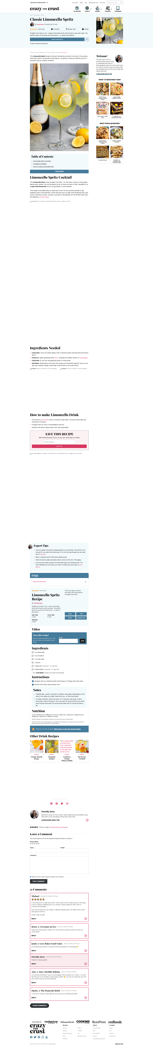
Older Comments (39, 1005)
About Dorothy (96, 1028)
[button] (30, 29)
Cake (64, 1036)
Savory (97, 11)
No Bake (65, 1038)
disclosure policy (63, 52)
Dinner (79, 1028)
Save (70, 614)
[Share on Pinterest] (57, 804)
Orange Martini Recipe (36, 758)
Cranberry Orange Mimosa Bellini (66, 759)
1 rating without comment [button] (58, 827)
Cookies (80, 1030)
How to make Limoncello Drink (43, 166)
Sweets (87, 11)
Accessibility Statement (99, 1038)
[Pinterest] (39, 1038)
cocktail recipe (44, 197)
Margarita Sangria (51, 758)
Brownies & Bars (82, 1036)
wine (56, 358)
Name (32, 847)
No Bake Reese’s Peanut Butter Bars (117, 117)
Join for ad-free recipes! (38, 2)
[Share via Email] (67, 804)
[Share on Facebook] (51, 804)
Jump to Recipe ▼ (57, 39)
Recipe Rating (34, 841)
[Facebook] (31, 1038)
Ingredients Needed (39, 164)
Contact (95, 1036)
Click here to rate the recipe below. (67, 729)
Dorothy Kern (40, 24)
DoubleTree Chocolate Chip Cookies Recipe (117, 161)
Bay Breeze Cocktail (82, 758)
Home (31, 15)
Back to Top (119, 1044)
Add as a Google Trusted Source (40, 43)
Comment (33, 855)
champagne (84, 358)
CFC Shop (102, 2)
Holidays (108, 11)
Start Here (75, 2)
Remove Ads (81, 618)
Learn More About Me (50, 820)
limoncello (45, 420)
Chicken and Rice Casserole (116, 141)
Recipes (36, 754)
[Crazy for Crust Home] (44, 9)
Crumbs (112, 1025)
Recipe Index (37, 15)
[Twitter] (35, 1038)
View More (59, 171)
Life (110, 1030)
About (81, 2)
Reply (33, 919)
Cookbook (118, 11)
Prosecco (43, 554)
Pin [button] (81, 614)
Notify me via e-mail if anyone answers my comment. (48, 877)
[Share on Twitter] (62, 804)
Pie (78, 1033)
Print (70, 618)
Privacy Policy (52, 1043)
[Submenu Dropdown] (91, 9)
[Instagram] (42, 1038)
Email (61, 637)
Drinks (42, 15)
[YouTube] (46, 1038)
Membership (112, 1036)
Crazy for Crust (38, 1028)
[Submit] (121, 2)
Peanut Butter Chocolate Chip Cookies (103, 142)
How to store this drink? (39, 581)
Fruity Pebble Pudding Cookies (116, 97)
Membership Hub (93, 2)
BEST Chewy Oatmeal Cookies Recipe (102, 98)
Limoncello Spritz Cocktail (42, 161)
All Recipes (77, 11)
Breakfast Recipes (67, 1033)
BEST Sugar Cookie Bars (103, 117)
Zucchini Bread (103, 160)
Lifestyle (111, 1033)
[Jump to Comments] (87, 39)
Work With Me (96, 1033)
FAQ (86, 2)
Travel (110, 1028)
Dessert (65, 1028)
